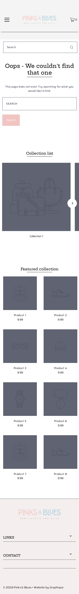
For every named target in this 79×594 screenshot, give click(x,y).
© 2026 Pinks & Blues (17, 587)
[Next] (72, 203)
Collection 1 (36, 236)
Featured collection (39, 269)
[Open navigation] (7, 19)
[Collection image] (36, 197)
